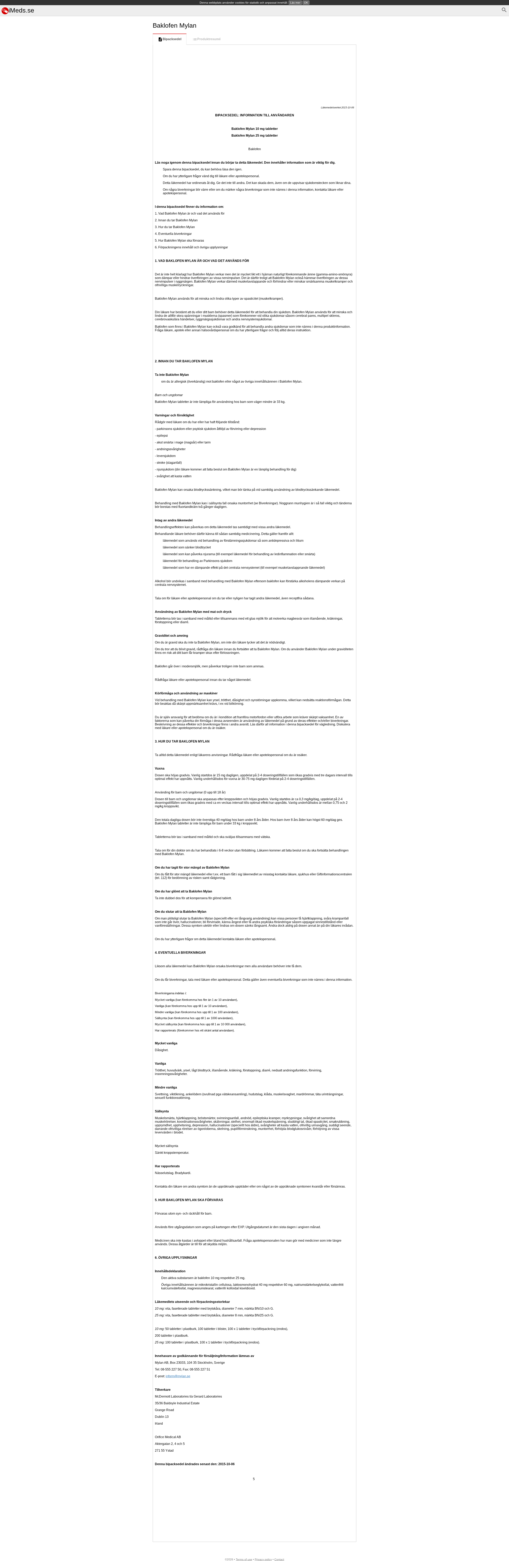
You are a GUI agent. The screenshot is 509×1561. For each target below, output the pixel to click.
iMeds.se (21, 10)
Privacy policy (263, 1559)
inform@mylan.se (178, 1376)
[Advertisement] (75, 247)
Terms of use (244, 1559)
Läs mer (295, 2)
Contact (279, 1559)
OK (306, 2)
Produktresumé (209, 39)
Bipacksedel (172, 39)
